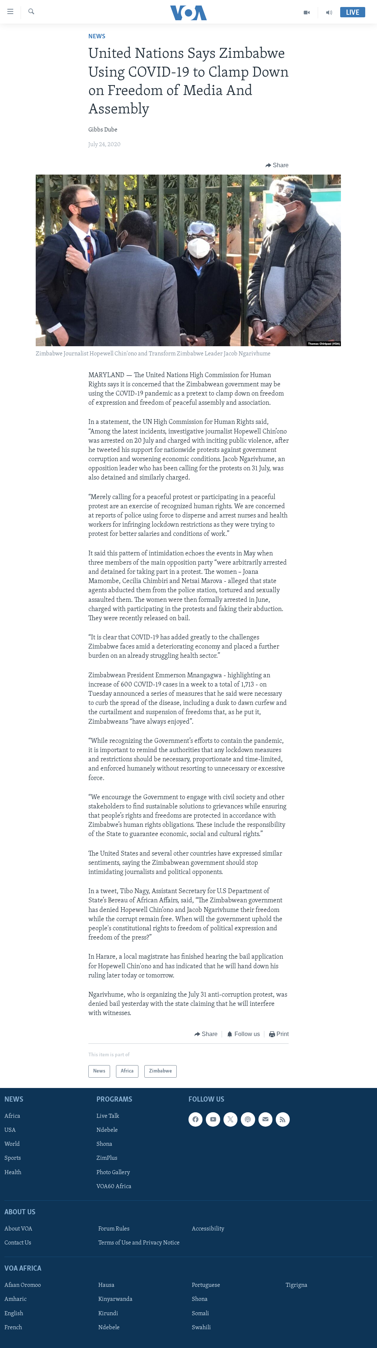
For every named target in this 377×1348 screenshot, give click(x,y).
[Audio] (329, 12)
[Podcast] (248, 1119)
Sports (12, 1158)
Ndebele (107, 1130)
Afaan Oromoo (22, 1285)
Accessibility (208, 1229)
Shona (104, 1144)
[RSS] (283, 1119)
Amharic (15, 1299)
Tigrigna (296, 1285)
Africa (12, 1116)
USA (10, 1130)
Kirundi (108, 1313)
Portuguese (206, 1285)
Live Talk (107, 1116)
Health (12, 1173)
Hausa (106, 1285)
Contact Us (17, 1243)
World (12, 1144)
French (13, 1328)
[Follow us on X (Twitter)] (230, 1119)
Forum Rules (114, 1229)
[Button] (277, 165)
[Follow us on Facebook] (195, 1119)
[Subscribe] (265, 1119)
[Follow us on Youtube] (213, 1119)
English (13, 1313)
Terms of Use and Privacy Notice (139, 1243)
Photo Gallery (113, 1173)
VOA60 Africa (113, 1187)
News (96, 37)
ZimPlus (106, 1158)
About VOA (18, 1229)
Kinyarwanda (115, 1299)
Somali (200, 1313)
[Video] (307, 12)
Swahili (201, 1328)
